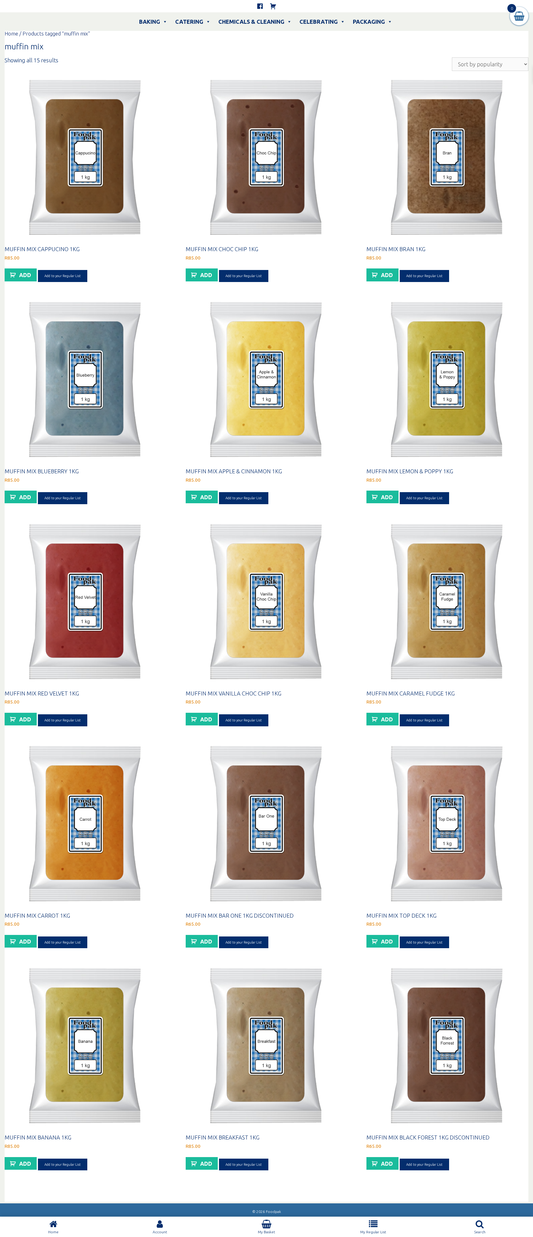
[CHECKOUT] (272, 6)
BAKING (149, 22)
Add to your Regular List (62, 276)
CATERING (189, 22)
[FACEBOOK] (260, 6)
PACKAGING (369, 22)
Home (11, 33)
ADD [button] (25, 275)
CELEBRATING (319, 22)
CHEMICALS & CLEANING (251, 22)
